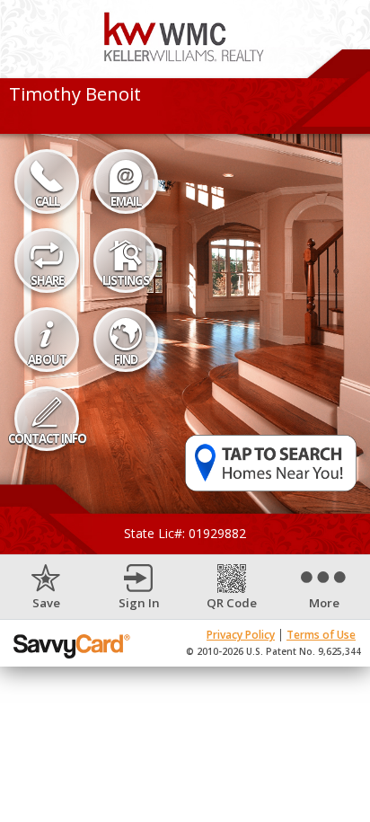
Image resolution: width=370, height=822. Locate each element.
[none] (46, 588)
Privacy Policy (241, 634)
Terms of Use (321, 634)
